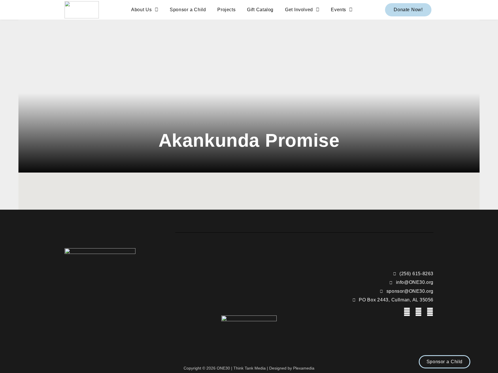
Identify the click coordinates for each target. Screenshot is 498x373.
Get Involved (299, 9)
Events (338, 9)
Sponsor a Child (188, 9)
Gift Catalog (260, 9)
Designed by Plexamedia (291, 368)
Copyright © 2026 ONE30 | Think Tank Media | (226, 368)
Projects (226, 9)
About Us (141, 9)
